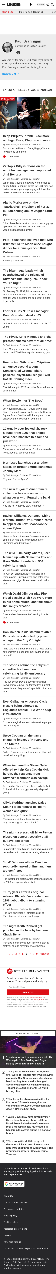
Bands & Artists (7, 99)
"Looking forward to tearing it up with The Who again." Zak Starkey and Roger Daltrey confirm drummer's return (29, 1060)
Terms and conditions (14, 1209)
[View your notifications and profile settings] (31, 4)
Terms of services (36, 997)
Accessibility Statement (15, 1228)
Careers (7, 1235)
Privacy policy (10, 1215)
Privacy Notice (39, 1000)
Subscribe (40, 4)
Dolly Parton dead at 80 (31, 11)
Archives (44, 954)
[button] (3, 4)
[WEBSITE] (18, 52)
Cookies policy (11, 1222)
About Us (8, 1196)
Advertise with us (12, 1241)
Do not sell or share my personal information (26, 1248)
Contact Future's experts (16, 1202)
